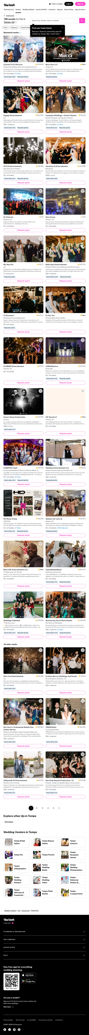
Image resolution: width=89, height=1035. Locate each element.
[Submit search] (82, 20)
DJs (19, 910)
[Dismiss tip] (62, 27)
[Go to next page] (59, 808)
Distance (14, 27)
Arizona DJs (10, 15)
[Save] (41, 38)
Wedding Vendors (10, 910)
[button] (20, 33)
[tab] (20, 60)
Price (5, 27)
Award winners (26, 27)
